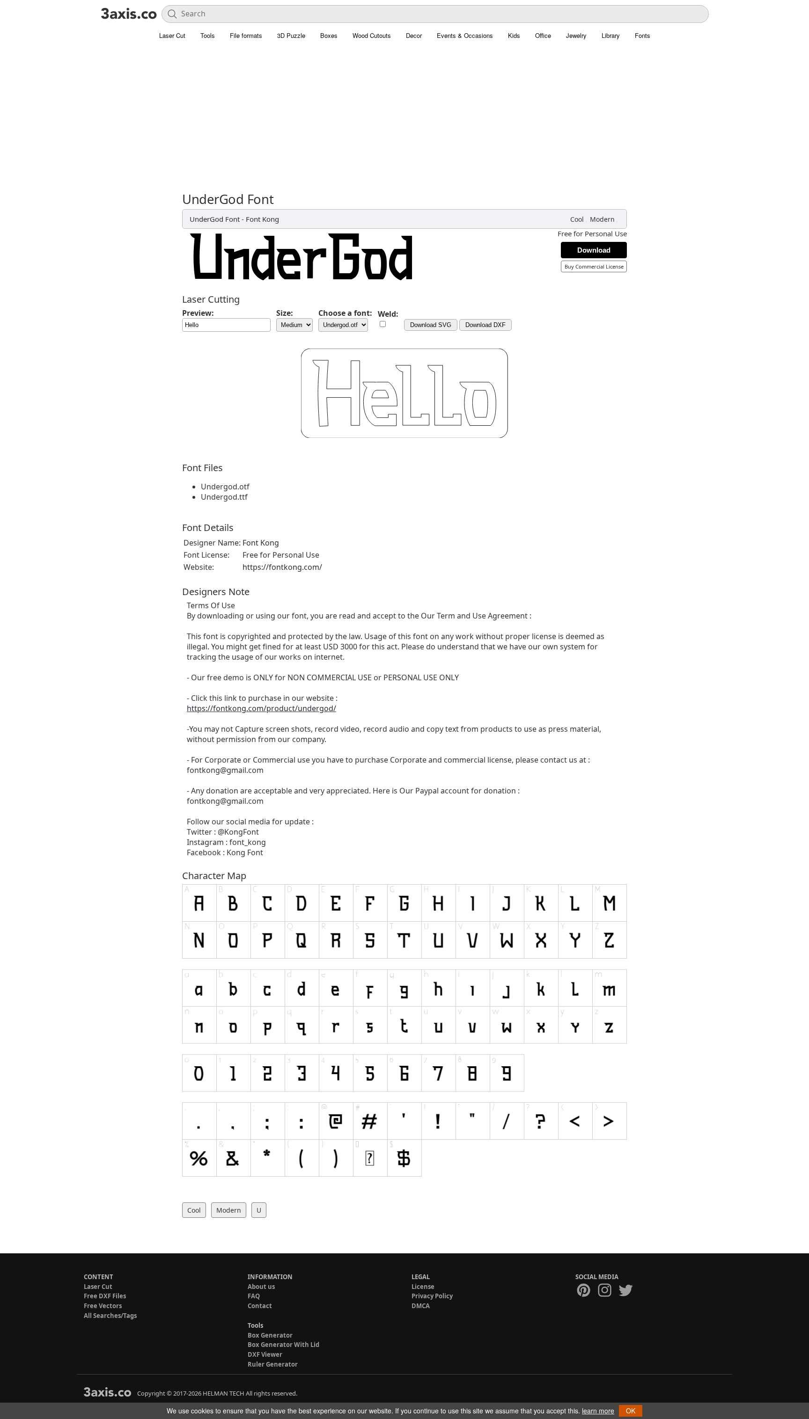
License (423, 1286)
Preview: (198, 313)
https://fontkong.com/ (282, 567)
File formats (246, 35)
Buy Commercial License (594, 266)
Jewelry (576, 35)
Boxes (329, 35)
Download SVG (430, 324)
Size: (284, 313)
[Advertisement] (404, 121)
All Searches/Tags (110, 1315)
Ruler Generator (273, 1364)
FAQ (254, 1296)
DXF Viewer (265, 1354)
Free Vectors (103, 1306)
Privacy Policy (432, 1296)
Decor (414, 35)
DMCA (421, 1306)
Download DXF (485, 324)
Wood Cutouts (372, 35)
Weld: (388, 314)
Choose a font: (345, 313)
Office (543, 35)
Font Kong (262, 219)
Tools (207, 35)
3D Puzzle (291, 35)
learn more (598, 1410)
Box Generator (270, 1335)
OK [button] (630, 1410)
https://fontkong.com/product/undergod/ (261, 708)
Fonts (642, 35)
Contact (260, 1306)
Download (593, 250)
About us (261, 1286)
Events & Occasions (465, 35)
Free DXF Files (105, 1296)
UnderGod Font (215, 219)
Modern (602, 219)
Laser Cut (172, 35)
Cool (577, 219)
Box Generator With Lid (283, 1344)
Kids (514, 35)
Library (611, 35)
